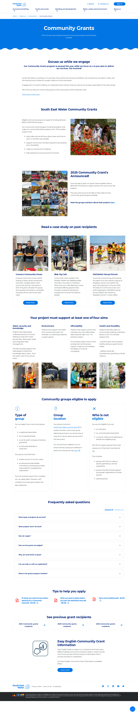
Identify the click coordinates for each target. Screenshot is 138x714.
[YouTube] (118, 686)
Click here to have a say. (31, 94)
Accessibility (57, 686)
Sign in (119, 4)
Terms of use (47, 686)
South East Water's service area (65, 427)
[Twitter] (123, 686)
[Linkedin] (113, 686)
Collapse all (118, 510)
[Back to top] (132, 709)
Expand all (109, 510)
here (112, 203)
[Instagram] (108, 686)
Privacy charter (37, 686)
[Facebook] (103, 686)
